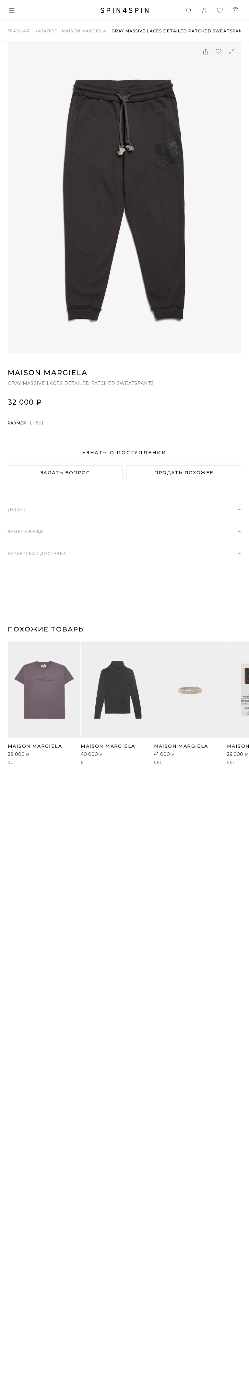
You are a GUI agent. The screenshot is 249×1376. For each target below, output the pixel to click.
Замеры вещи (124, 531)
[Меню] (11, 10)
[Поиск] (189, 10)
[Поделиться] (205, 51)
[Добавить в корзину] (72, 729)
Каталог (45, 31)
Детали (124, 509)
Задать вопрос (65, 473)
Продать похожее (184, 473)
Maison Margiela (84, 31)
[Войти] (204, 10)
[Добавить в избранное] (218, 51)
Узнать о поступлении (124, 453)
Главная (19, 31)
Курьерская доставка (124, 553)
